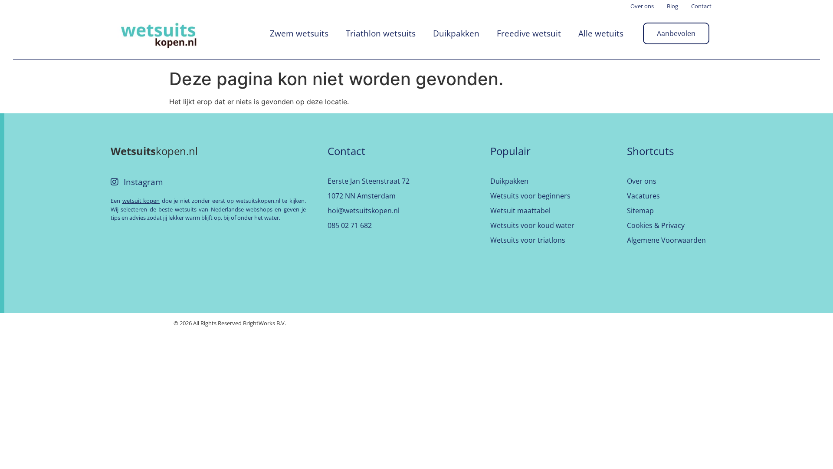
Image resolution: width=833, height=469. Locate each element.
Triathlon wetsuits (381, 33)
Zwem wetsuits (299, 33)
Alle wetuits (600, 33)
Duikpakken (456, 33)
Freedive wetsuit (529, 33)
